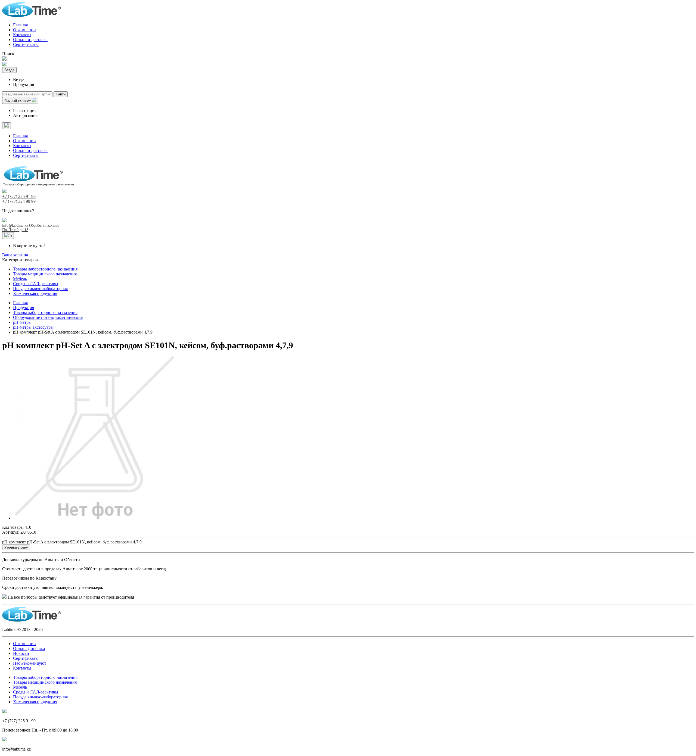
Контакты (22, 34)
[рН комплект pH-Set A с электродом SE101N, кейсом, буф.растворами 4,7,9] (94, 518)
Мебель (20, 278)
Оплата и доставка (30, 39)
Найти (61, 94)
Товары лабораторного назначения (45, 269)
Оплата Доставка (29, 648)
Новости (21, 653)
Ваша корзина (15, 255)
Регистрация (24, 110)
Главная (20, 25)
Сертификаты (26, 44)
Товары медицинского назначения (45, 274)
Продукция (23, 307)
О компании (24, 29)
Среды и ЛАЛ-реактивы (35, 283)
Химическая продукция (35, 293)
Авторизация (25, 115)
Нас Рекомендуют (29, 663)
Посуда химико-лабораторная (40, 288)
